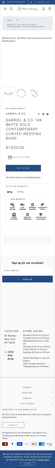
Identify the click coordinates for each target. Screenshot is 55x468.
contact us (43, 2)
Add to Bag (23, 168)
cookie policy (43, 460)
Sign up (13, 425)
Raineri (27, 387)
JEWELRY (27, 398)
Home (9, 20)
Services (27, 393)
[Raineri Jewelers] (27, 8)
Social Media (27, 404)
